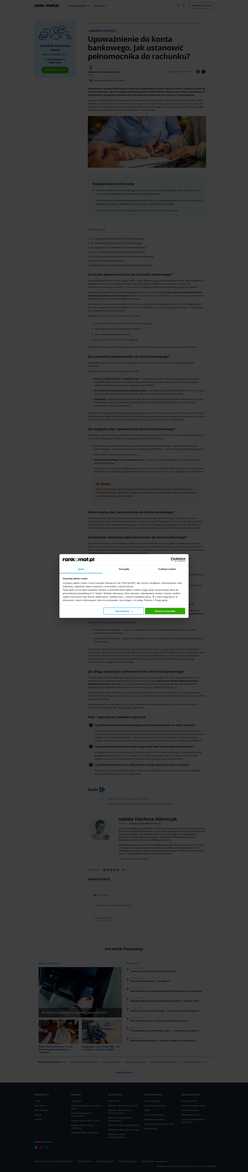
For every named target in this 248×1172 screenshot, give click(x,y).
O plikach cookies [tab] (167, 569)
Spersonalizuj (122, 611)
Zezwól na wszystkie (165, 611)
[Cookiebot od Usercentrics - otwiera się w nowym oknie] (172, 559)
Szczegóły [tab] (124, 569)
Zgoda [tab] (81, 569)
